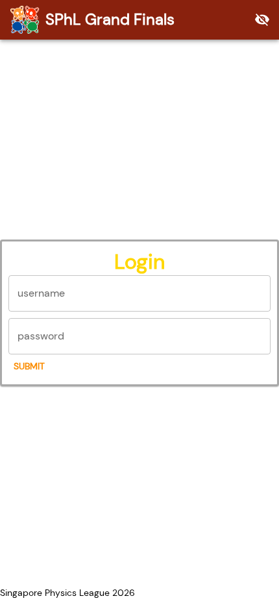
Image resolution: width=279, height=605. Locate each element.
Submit (29, 366)
